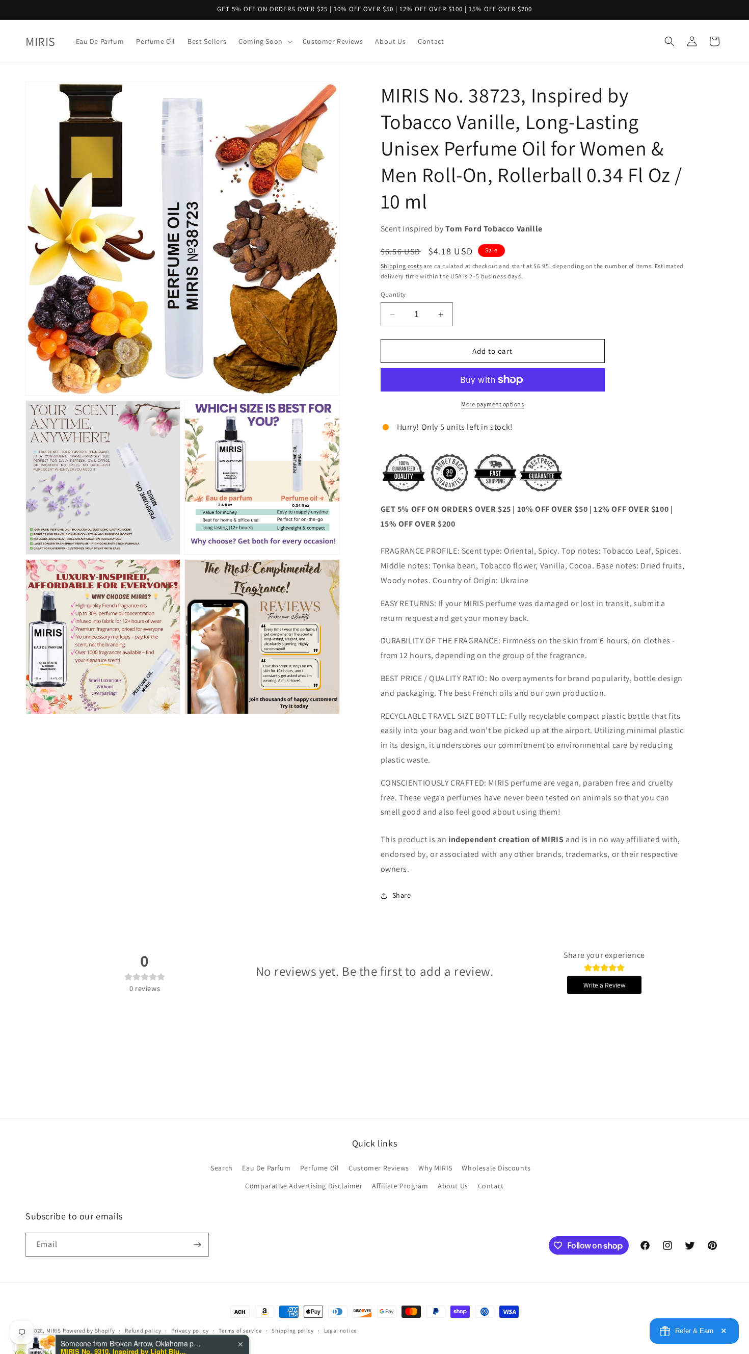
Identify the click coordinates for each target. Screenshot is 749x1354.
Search (221, 1168)
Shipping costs (401, 266)
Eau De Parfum (266, 1168)
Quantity (393, 294)
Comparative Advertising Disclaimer (303, 1185)
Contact (491, 1185)
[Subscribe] (197, 1245)
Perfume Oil (319, 1168)
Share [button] (401, 895)
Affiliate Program (400, 1185)
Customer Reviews (379, 1168)
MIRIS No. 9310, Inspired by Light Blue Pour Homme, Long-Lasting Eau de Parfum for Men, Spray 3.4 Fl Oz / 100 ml (124, 1315)
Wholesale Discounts (496, 1168)
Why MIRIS (435, 1168)
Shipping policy (293, 1330)
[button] (264, 41)
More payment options (492, 404)
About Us (453, 1185)
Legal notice (340, 1330)
